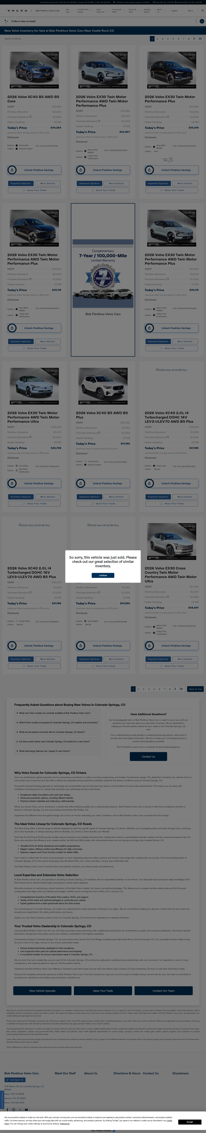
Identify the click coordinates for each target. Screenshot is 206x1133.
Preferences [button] (65, 1124)
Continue (103, 575)
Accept (190, 1122)
